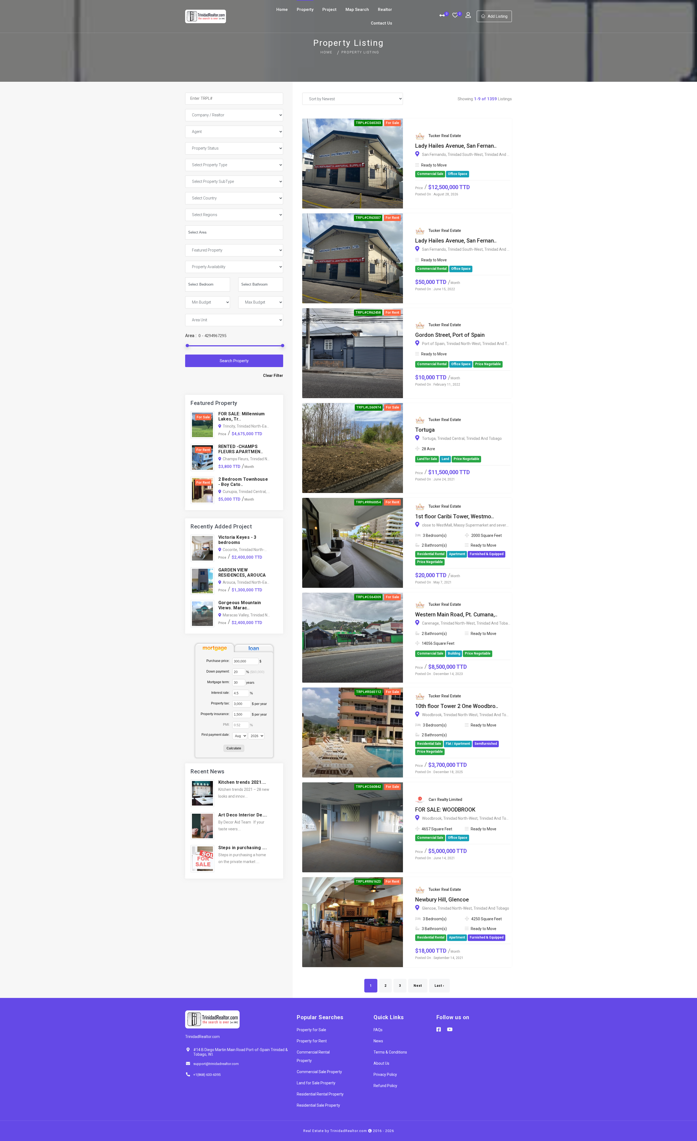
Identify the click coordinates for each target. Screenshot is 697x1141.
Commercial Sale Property (319, 1072)
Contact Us (381, 23)
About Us (381, 1063)
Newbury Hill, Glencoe (442, 899)
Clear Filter (273, 375)
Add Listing (498, 16)
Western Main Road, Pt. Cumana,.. (456, 614)
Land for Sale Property (316, 1083)
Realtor (385, 9)
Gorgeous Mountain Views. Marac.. (239, 605)
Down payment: (218, 671)
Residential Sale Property (318, 1105)
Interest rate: (220, 693)
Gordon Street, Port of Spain (450, 335)
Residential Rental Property (320, 1094)
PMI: (226, 725)
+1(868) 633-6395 (207, 1075)
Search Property (234, 360)
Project (329, 9)
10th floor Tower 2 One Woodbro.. (456, 706)
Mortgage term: (218, 682)
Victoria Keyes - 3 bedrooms (237, 540)
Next (418, 986)
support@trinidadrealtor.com (216, 1064)
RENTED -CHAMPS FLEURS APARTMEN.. (240, 449)
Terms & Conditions (390, 1052)
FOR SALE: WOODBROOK (445, 809)
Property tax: (220, 703)
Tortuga (425, 429)
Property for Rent (312, 1041)
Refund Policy (385, 1086)
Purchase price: (218, 661)
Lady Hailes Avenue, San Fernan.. (456, 146)
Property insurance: (215, 714)
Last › (439, 986)
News (378, 1041)
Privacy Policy (385, 1074)
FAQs (378, 1030)
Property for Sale (311, 1030)
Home (282, 9)
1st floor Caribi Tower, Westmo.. (454, 516)
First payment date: (215, 735)
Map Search (357, 9)
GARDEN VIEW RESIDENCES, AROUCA (242, 572)
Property (305, 9)
